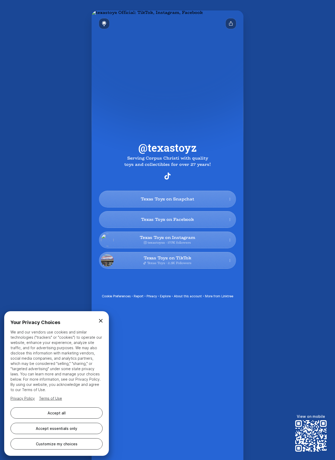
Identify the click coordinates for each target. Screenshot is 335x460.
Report (138, 296)
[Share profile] (231, 23)
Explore (165, 296)
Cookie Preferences (116, 296)
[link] (167, 176)
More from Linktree (219, 296)
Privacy (152, 296)
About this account (188, 296)
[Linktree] (104, 23)
